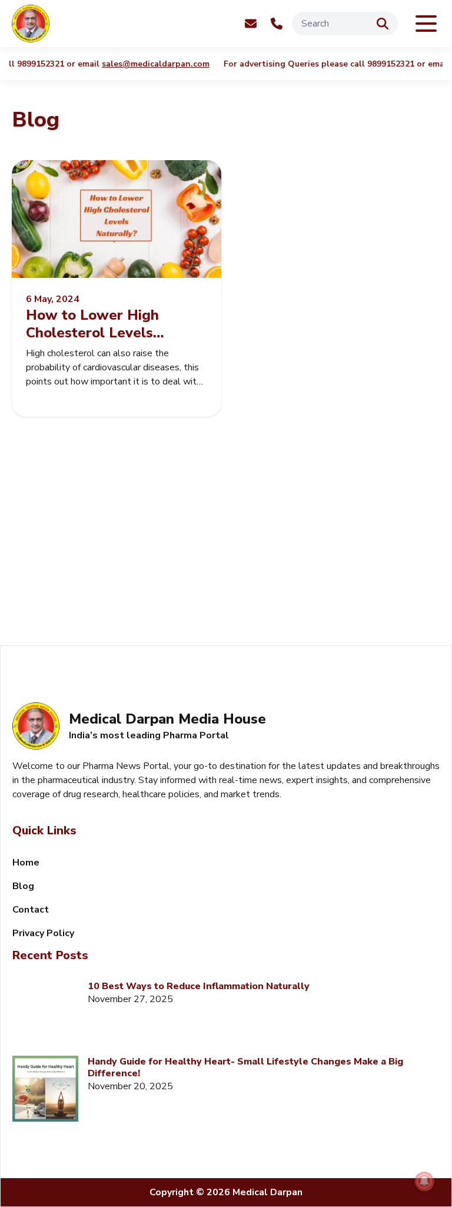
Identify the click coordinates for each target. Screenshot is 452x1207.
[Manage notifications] (424, 1181)
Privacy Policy (43, 933)
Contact (30, 909)
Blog (23, 886)
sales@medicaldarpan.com (151, 64)
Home (25, 862)
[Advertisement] (226, 545)
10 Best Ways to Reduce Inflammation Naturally (199, 986)
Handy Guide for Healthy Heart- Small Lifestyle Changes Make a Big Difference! (245, 1067)
